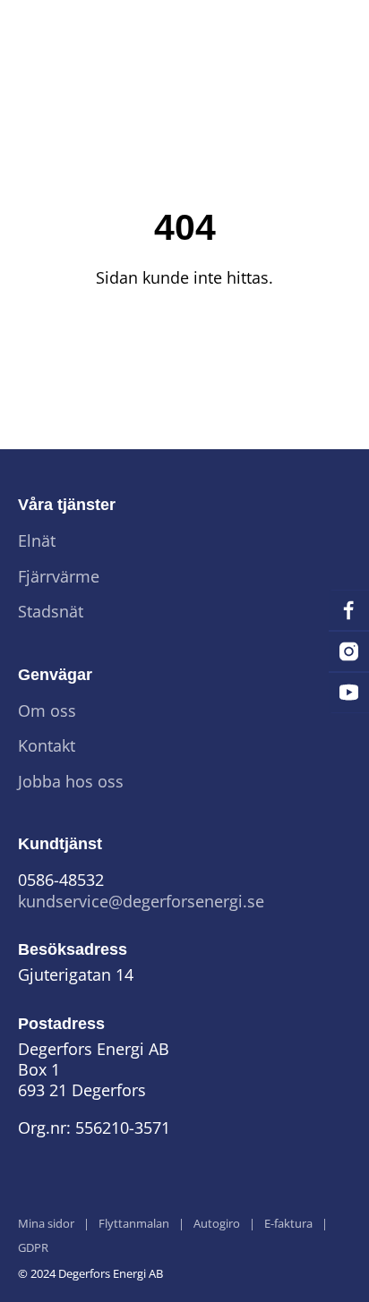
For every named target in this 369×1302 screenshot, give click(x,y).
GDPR (33, 1248)
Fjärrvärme (58, 576)
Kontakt (46, 746)
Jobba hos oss (71, 781)
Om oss (47, 711)
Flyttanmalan (134, 1224)
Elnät (37, 541)
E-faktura (288, 1224)
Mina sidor (46, 1224)
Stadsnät (50, 611)
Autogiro (216, 1224)
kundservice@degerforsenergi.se (141, 901)
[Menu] (324, 32)
